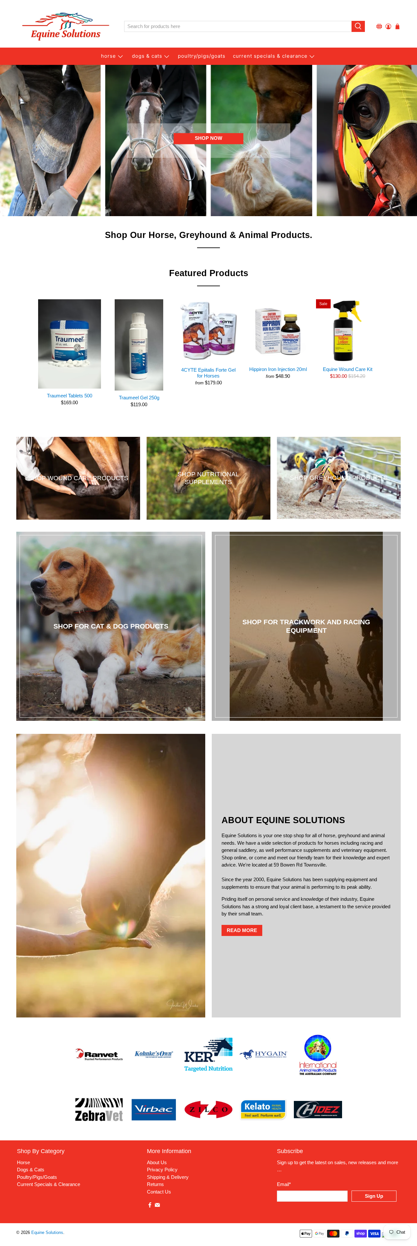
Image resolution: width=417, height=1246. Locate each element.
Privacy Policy (162, 1169)
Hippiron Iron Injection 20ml (278, 369)
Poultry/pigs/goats (201, 56)
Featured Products (208, 273)
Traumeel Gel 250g (139, 397)
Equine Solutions (47, 1232)
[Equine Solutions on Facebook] (150, 1206)
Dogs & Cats (147, 56)
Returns (155, 1184)
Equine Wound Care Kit (347, 369)
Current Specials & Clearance (270, 56)
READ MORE (242, 930)
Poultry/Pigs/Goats (37, 1177)
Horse (108, 56)
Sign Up (374, 1196)
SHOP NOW (208, 138)
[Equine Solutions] (65, 26)
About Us (157, 1162)
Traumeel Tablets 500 (69, 395)
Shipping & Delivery (168, 1177)
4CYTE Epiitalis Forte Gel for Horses (208, 372)
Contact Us (159, 1191)
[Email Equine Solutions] (157, 1206)
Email (284, 1184)
